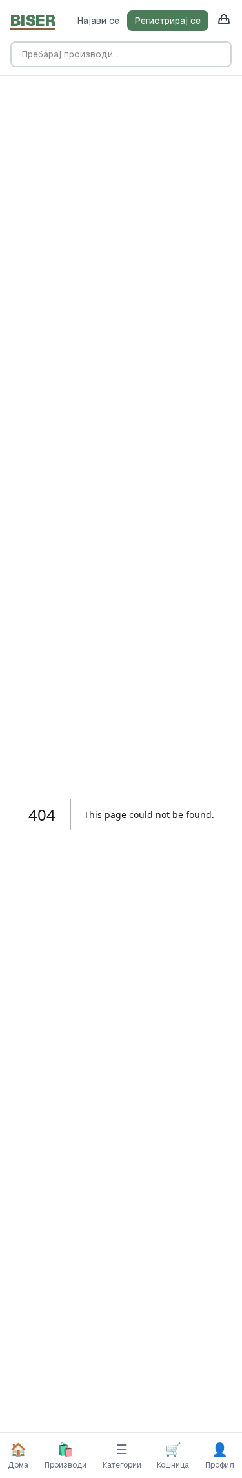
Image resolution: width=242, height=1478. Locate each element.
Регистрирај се (168, 20)
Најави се (98, 20)
